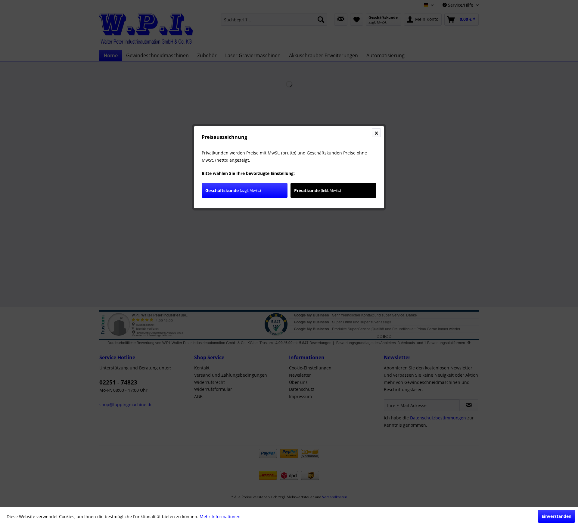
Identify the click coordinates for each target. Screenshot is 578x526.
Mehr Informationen (220, 516)
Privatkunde (317, 190)
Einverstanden (556, 516)
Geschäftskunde (233, 190)
